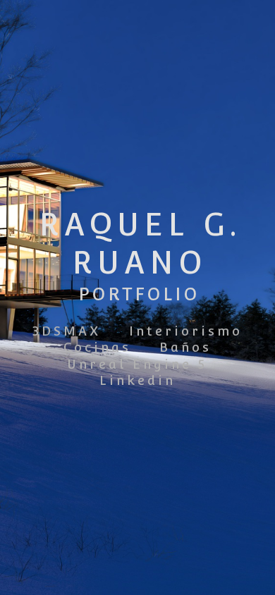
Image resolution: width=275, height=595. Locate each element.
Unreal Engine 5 (137, 364)
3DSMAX (66, 331)
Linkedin (137, 380)
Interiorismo (186, 331)
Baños (185, 347)
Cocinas (97, 347)
